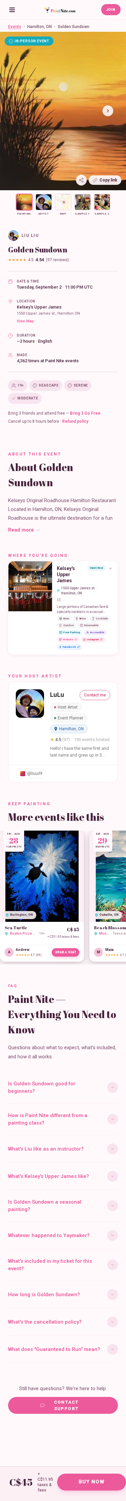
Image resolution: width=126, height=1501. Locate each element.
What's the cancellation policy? (45, 1322)
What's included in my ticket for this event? (50, 1265)
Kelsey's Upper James (39, 307)
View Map (25, 321)
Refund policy (75, 421)
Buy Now (91, 1482)
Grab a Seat (65, 952)
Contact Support (66, 1405)
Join (111, 9)
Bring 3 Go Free (85, 413)
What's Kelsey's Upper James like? (48, 1176)
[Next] (107, 110)
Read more (21, 530)
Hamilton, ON (39, 26)
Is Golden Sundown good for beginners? (41, 1087)
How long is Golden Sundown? (44, 1294)
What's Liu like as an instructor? (46, 1149)
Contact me (95, 695)
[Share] (81, 180)
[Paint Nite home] (60, 10)
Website (68, 639)
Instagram (93, 639)
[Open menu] (12, 10)
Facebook (69, 646)
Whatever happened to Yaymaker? (49, 1235)
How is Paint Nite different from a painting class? (47, 1119)
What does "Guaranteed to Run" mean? (54, 1349)
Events (14, 26)
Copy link (108, 180)
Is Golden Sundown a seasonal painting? (44, 1206)
